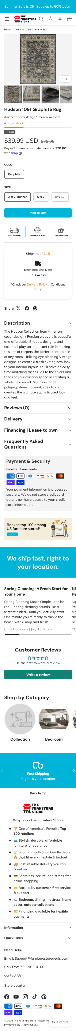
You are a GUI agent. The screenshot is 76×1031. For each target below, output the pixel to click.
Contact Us (13, 975)
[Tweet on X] (18, 308)
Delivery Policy (37, 284)
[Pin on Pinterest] (35, 308)
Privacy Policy (12, 1024)
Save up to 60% (48, 6)
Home (7, 29)
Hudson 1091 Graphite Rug (31, 29)
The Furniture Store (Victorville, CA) (34, 1020)
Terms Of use (30, 1024)
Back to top (38, 793)
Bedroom (54, 739)
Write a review (38, 674)
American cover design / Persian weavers (32, 117)
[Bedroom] (54, 719)
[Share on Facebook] (27, 308)
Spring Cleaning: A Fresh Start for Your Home (36, 591)
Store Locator (15, 985)
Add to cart (38, 213)
